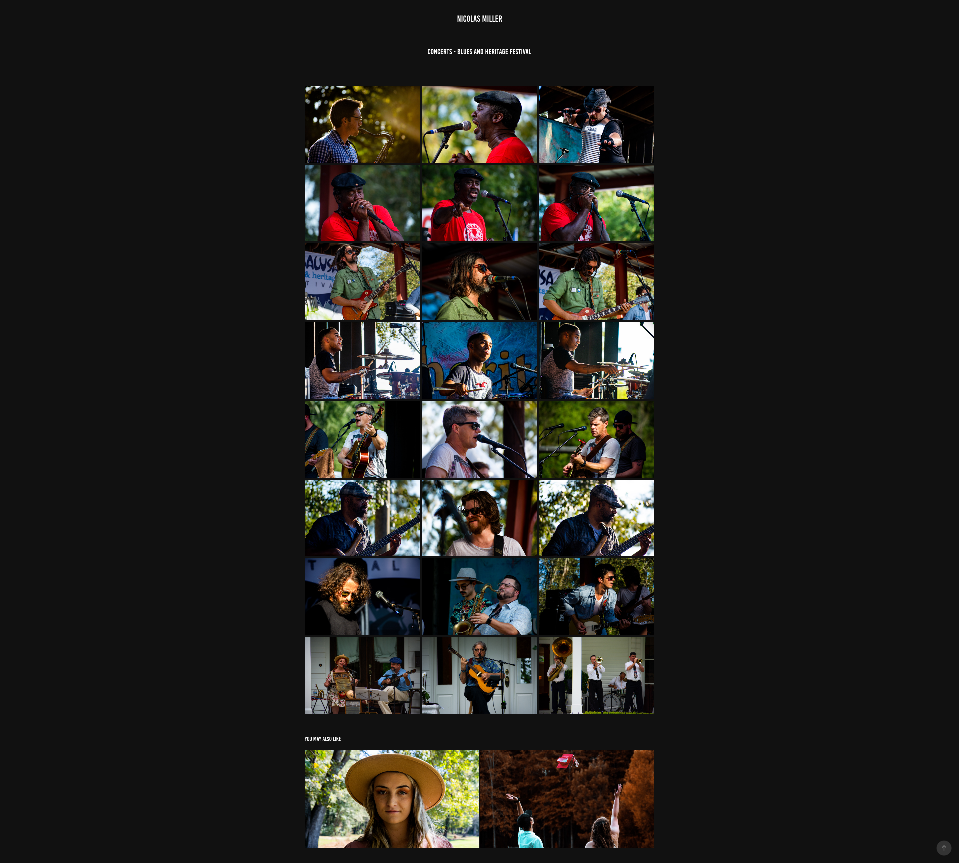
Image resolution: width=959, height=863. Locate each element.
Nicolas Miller (479, 18)
